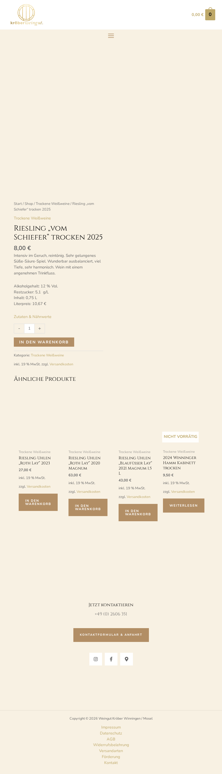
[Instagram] (95, 659)
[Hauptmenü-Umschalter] (111, 35)
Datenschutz (111, 733)
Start (18, 203)
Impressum (111, 727)
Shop (29, 203)
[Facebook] (111, 659)
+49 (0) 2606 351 (111, 614)
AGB (111, 739)
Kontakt (111, 762)
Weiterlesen (183, 505)
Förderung (111, 756)
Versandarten (111, 750)
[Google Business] (126, 659)
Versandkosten (61, 364)
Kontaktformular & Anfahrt (111, 635)
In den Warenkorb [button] (38, 502)
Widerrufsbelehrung (111, 744)
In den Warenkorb (44, 342)
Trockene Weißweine (53, 203)
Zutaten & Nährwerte (32, 316)
